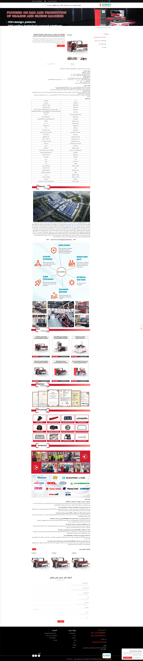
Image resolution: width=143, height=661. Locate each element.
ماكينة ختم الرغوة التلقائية (100, 27)
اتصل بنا (49, 5)
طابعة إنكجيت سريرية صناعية (100, 40)
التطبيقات (53, 5)
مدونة (58, 5)
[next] (87, 58)
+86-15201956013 (98, 635)
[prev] (66, 58)
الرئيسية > (109, 27)
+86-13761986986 (38, 1)
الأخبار (61, 5)
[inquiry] (141, 326)
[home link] (105, 5)
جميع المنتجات (106, 33)
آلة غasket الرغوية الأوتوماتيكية (100, 37)
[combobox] (61, 609)
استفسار (60, 45)
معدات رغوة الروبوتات (72, 224)
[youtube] (102, 1)
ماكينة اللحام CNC (102, 44)
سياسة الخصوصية (69, 658)
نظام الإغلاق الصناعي (81, 224)
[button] (35, 549)
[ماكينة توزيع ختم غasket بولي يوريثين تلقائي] (40, 561)
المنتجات (65, 5)
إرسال (61, 621)
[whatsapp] (141, 328)
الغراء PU (104, 47)
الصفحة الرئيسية (77, 5)
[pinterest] (101, 1)
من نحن (70, 5)
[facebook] (104, 1)
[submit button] (45, 5)
